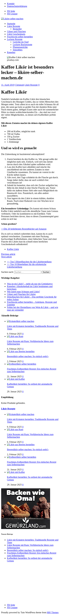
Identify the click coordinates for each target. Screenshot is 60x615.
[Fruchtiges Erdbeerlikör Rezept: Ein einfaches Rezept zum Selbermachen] (21, 364)
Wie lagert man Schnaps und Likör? (23, 291)
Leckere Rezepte (14, 39)
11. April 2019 (7, 85)
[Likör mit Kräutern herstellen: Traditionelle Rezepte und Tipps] (20, 321)
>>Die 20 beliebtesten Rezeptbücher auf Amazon (23, 229)
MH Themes (53, 612)
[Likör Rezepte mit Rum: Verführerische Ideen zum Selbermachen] (15, 336)
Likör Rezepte (13, 26)
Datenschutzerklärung (17, 6)
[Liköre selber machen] (12, 18)
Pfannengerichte (20, 47)
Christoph (19, 85)
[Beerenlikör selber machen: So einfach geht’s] (21, 351)
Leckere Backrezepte (22, 44)
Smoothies (17, 50)
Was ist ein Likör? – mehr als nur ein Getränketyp (30, 284)
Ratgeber (11, 52)
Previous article (8, 254)
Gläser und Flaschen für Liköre (21, 294)
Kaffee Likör (13, 249)
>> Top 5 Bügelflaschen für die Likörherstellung (29, 261)
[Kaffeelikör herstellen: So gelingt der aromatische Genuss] (16, 379)
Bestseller (17, 29)
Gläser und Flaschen (16, 31)
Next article (6, 256)
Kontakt (10, 3)
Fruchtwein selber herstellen (20, 36)
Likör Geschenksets (16, 34)
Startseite (11, 23)
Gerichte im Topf (21, 42)
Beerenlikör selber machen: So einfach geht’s (27, 356)
